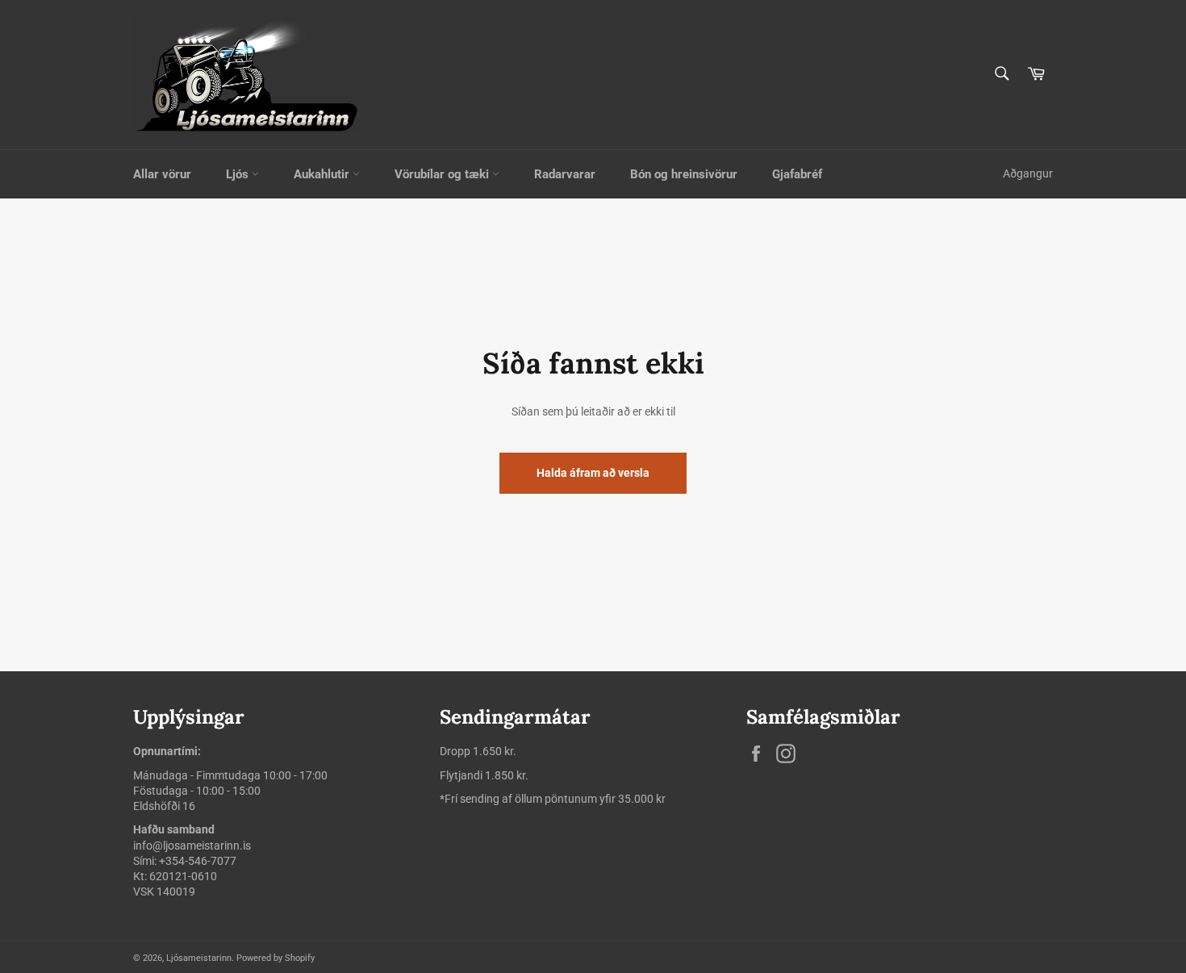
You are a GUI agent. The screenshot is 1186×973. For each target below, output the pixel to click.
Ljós (239, 174)
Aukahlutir (323, 174)
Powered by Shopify (275, 958)
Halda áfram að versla (593, 472)
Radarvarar (564, 174)
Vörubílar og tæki (443, 174)
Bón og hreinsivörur (683, 174)
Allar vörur (162, 174)
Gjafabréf (797, 174)
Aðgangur (1028, 173)
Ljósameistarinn (199, 958)
